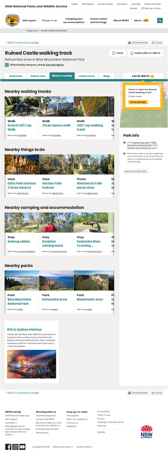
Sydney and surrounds (138, 148)
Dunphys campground (52, 243)
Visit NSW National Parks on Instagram (15, 447)
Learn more (86, 76)
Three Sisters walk (56, 125)
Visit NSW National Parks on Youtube (22, 447)
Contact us (72, 422)
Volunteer (135, 4)
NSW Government (62, 446)
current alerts (55, 64)
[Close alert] (159, 85)
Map (106, 76)
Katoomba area (54, 299)
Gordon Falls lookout (52, 185)
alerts (142, 76)
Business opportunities (47, 429)
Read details (138, 102)
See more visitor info (136, 171)
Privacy (101, 418)
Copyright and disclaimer (110, 422)
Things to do (32, 30)
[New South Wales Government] (147, 431)
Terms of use (103, 415)
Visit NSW (9, 422)
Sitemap (101, 425)
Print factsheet (139, 42)
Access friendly (105, 4)
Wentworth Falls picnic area (89, 185)
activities (21, 135)
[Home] (12, 20)
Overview (15, 76)
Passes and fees (152, 4)
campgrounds (59, 251)
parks (20, 309)
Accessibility (103, 411)
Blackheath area (90, 299)
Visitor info (38, 76)
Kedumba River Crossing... (89, 243)
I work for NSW (83, 446)
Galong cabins (19, 241)
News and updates (76, 419)
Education (122, 4)
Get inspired (88, 4)
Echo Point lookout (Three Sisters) (22, 185)
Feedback (71, 426)
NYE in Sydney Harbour (24, 329)
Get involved (42, 432)
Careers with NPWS (45, 419)
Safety (74, 4)
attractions (23, 193)
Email (159, 42)
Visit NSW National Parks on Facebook (8, 447)
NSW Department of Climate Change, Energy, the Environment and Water (17, 430)
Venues (133, 8)
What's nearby (62, 76)
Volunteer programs (46, 415)
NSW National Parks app (17, 415)
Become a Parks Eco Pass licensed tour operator (48, 424)
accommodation (26, 251)
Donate (101, 432)
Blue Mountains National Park (19, 301)
